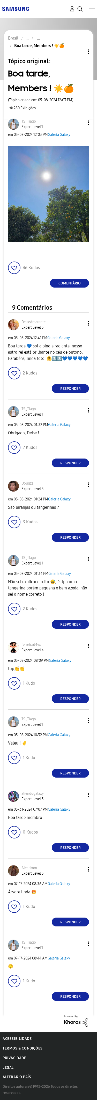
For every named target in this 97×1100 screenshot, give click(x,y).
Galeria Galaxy (59, 134)
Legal (8, 1067)
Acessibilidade (17, 1039)
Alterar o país (17, 1077)
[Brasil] (15, 8)
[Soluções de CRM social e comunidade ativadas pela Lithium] (75, 1020)
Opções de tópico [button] (79, 52)
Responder (70, 388)
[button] (80, 123)
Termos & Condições (23, 1048)
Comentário (69, 283)
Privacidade (14, 1058)
